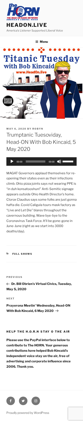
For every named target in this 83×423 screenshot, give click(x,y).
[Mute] (59, 161)
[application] (41, 161)
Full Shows (22, 253)
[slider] (68, 161)
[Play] (12, 161)
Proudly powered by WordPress (27, 412)
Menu (44, 41)
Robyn (37, 128)
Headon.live (26, 25)
